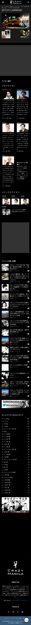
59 (28, 281)
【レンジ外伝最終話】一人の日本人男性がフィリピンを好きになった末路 (19, 313)
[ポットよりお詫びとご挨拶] (5, 367)
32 (28, 361)
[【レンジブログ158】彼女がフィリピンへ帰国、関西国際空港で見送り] (5, 358)
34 (28, 344)
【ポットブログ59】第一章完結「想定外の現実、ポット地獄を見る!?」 (19, 267)
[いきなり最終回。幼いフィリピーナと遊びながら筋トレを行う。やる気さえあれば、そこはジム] (5, 276)
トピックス (6, 618)
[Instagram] (13, 612)
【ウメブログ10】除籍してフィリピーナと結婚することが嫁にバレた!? (19, 340)
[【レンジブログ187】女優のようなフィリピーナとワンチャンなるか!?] (5, 305)
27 (28, 396)
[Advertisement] (15, 60)
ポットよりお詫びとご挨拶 (18, 365)
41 (28, 298)
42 (28, 290)
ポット (11, 270)
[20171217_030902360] (15, 28)
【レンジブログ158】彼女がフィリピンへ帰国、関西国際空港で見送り (19, 357)
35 (28, 333)
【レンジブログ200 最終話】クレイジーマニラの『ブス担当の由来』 (19, 322)
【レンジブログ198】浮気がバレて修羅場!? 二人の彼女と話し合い (19, 287)
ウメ (11, 344)
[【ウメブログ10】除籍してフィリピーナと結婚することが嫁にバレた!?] (5, 340)
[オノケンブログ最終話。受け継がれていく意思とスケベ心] (5, 296)
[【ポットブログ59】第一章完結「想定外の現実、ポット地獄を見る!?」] (5, 267)
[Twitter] (18, 612)
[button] (3, 2)
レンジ (11, 290)
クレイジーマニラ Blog (16, 618)
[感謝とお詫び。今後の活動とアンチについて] (5, 349)
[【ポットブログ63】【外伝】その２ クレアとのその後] (5, 384)
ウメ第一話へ (20, 151)
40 (28, 317)
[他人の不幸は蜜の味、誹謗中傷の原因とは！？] (5, 332)
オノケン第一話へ (7, 118)
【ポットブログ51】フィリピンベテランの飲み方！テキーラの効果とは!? (19, 392)
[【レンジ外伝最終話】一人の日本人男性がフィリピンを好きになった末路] (5, 314)
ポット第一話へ (6, 151)
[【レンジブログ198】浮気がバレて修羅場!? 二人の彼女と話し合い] (5, 287)
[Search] (28, 2)
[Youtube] (22, 612)
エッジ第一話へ (6, 186)
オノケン (12, 281)
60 (28, 270)
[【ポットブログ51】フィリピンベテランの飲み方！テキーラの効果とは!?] (5, 392)
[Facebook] (8, 612)
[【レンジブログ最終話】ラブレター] (5, 375)
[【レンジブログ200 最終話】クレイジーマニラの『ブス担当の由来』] (5, 323)
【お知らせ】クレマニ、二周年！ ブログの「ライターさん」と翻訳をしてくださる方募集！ (22, 175)
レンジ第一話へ (21, 118)
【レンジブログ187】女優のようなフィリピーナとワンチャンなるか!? (19, 304)
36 (28, 326)
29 (28, 377)
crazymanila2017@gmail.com (19, 600)
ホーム (3, 6)
